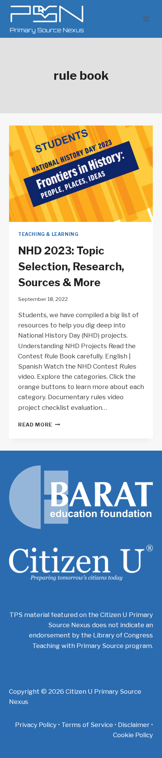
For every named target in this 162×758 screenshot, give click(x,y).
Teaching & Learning (48, 234)
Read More (39, 425)
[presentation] (81, 174)
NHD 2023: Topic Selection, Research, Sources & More (71, 266)
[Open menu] (146, 19)
